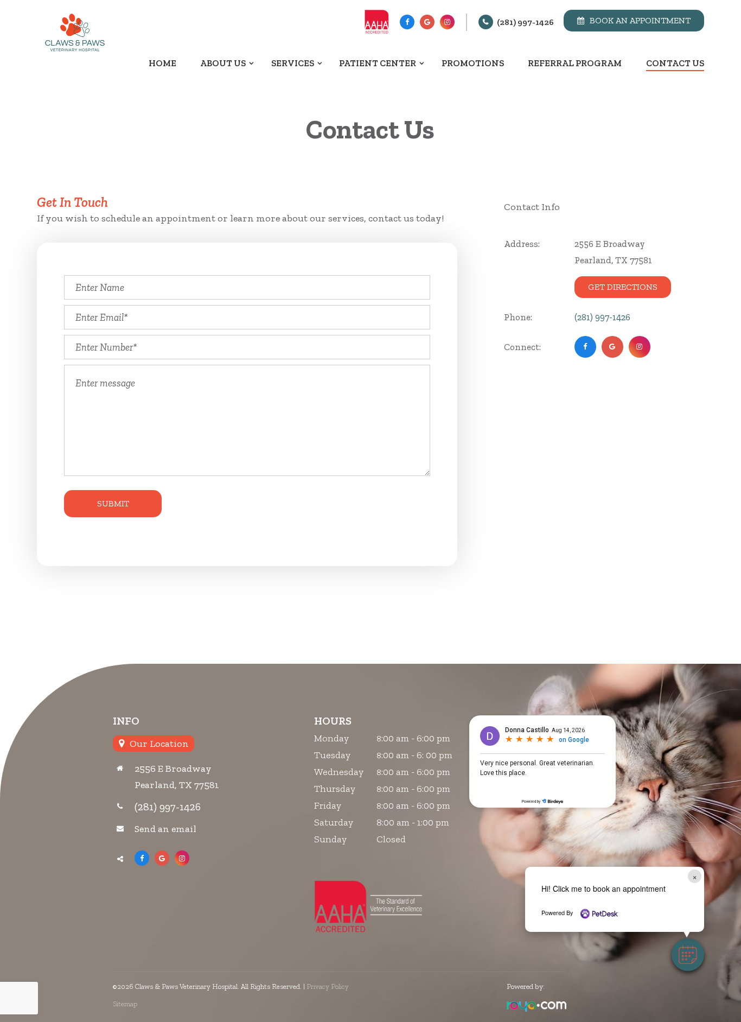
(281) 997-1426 (525, 22)
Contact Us (675, 63)
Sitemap (125, 1004)
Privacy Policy (327, 986)
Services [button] (292, 63)
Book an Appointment (640, 20)
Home (162, 63)
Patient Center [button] (377, 63)
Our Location (159, 744)
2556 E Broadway (173, 769)
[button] (688, 954)
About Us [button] (223, 63)
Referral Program (575, 63)
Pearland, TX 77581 (177, 785)
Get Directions (622, 287)
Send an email (165, 829)
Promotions (473, 63)
